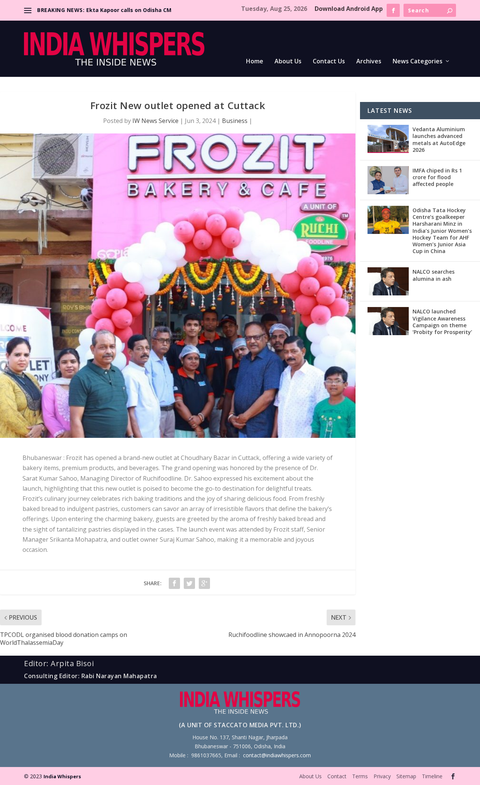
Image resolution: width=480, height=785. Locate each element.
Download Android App (349, 8)
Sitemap (406, 776)
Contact (336, 776)
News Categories (417, 61)
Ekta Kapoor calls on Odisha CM (128, 9)
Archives (368, 61)
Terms (360, 776)
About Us (288, 61)
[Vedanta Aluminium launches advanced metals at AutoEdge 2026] (388, 139)
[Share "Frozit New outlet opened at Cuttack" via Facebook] (174, 583)
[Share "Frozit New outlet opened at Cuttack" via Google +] (204, 583)
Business (235, 121)
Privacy (382, 776)
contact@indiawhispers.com (277, 755)
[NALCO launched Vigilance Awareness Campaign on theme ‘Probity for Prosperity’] (388, 321)
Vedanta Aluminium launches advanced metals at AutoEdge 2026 (438, 139)
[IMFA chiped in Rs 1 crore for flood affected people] (388, 180)
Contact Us (329, 61)
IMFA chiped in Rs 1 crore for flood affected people (437, 177)
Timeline (432, 776)
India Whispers (62, 776)
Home (254, 61)
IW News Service (155, 121)
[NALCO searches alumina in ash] (388, 281)
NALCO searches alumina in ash (433, 275)
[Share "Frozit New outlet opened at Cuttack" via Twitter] (189, 583)
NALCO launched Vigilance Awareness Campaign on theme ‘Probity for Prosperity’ (442, 322)
